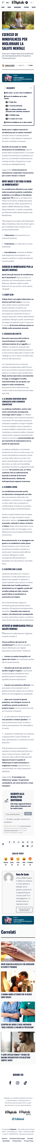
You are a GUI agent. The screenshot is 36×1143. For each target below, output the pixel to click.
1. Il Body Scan (12, 102)
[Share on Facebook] (10, 842)
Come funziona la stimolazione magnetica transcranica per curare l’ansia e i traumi (18, 173)
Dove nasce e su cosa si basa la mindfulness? (19, 93)
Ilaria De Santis (9, 65)
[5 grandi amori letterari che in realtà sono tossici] (18, 981)
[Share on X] (14, 842)
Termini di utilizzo (25, 826)
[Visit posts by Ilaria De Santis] (3, 65)
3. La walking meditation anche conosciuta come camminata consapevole (18, 110)
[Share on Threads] (32, 842)
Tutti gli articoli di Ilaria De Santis (24, 909)
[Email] (28, 846)
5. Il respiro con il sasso (15, 119)
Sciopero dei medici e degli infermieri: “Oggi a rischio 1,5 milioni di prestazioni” (17, 1026)
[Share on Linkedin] (23, 842)
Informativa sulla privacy (11, 830)
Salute (6, 29)
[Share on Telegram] (28, 842)
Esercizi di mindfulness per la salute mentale (15, 97)
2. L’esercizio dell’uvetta (15, 106)
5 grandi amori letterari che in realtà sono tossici (16, 996)
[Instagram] (18, 1083)
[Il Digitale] (18, 2)
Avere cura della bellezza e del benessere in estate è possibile (17, 965)
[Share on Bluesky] (23, 846)
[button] (3, 2)
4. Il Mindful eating (13, 115)
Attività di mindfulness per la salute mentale (19, 122)
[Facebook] (10, 1083)
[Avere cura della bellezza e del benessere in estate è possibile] (18, 951)
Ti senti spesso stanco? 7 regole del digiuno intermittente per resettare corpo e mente (15, 1057)
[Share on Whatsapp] (18, 842)
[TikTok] (25, 1083)
